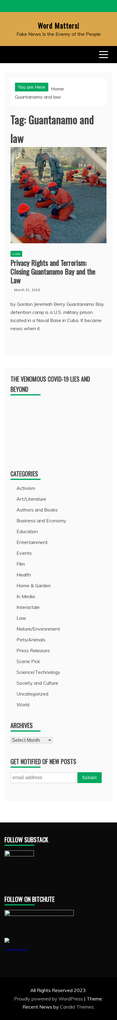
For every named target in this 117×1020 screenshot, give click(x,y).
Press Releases (33, 650)
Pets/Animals (30, 640)
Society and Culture (37, 683)
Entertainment (32, 542)
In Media (25, 596)
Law (16, 253)
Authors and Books (37, 510)
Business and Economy (41, 521)
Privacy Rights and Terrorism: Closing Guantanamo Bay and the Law (52, 271)
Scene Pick (28, 661)
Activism (25, 488)
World (22, 705)
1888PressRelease (16, 949)
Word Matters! (59, 25)
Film (20, 564)
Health (23, 575)
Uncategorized (32, 694)
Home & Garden (33, 585)
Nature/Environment (38, 629)
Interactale (28, 607)
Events (24, 553)
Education (27, 531)
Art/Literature (31, 499)
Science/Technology (38, 672)
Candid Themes (77, 1007)
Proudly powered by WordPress (49, 999)
